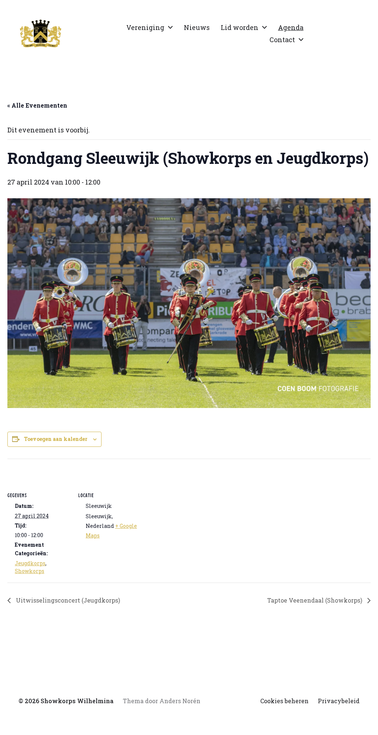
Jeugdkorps (30, 563)
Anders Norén (179, 701)
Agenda (290, 27)
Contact (282, 39)
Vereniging (145, 27)
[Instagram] (319, 34)
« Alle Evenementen (37, 105)
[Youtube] (351, 34)
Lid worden (239, 27)
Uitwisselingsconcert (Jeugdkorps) (67, 600)
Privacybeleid (339, 701)
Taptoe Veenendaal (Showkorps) (315, 600)
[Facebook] (335, 34)
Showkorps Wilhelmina (77, 701)
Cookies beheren (284, 701)
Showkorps (29, 570)
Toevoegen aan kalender (55, 438)
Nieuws (197, 27)
